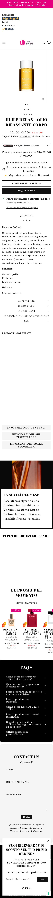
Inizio (26, 109)
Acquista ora (26, 191)
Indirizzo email (17, 782)
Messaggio (13, 795)
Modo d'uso (26, 306)
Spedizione (25, 136)
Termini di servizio (19, 831)
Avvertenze (26, 301)
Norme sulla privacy (30, 828)
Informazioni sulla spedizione (26, 316)
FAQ (26, 321)
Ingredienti (26, 311)
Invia (26, 817)
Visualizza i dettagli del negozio (22, 208)
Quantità (26, 216)
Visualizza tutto (26, 603)
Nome (10, 769)
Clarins (26, 114)
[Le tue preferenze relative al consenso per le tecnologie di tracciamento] (48, 893)
